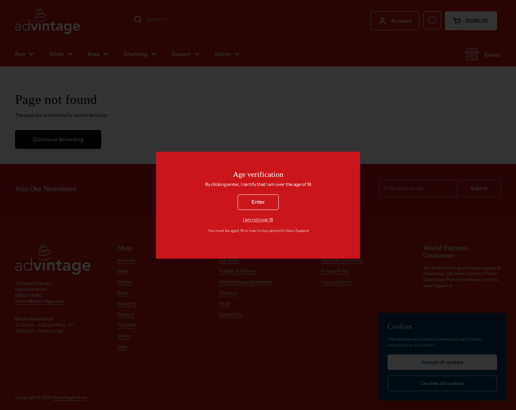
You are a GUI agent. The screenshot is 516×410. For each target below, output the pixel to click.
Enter (258, 202)
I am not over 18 (258, 219)
